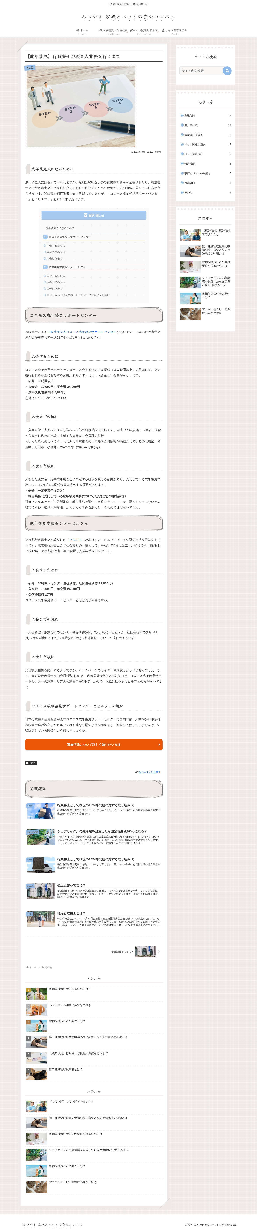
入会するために (56, 245)
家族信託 (207, 115)
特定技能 (207, 163)
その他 (32, 763)
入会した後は (54, 258)
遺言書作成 (207, 125)
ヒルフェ (75, 540)
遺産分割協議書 (207, 134)
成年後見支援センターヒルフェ (67, 267)
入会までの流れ (56, 251)
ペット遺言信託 (207, 154)
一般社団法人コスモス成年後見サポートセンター (81, 332)
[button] (227, 70)
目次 (92, 215)
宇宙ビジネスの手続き (207, 173)
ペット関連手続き (207, 144)
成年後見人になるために (60, 228)
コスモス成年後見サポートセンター (70, 236)
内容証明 (207, 182)
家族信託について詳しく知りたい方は (94, 744)
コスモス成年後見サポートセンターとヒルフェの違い (78, 294)
